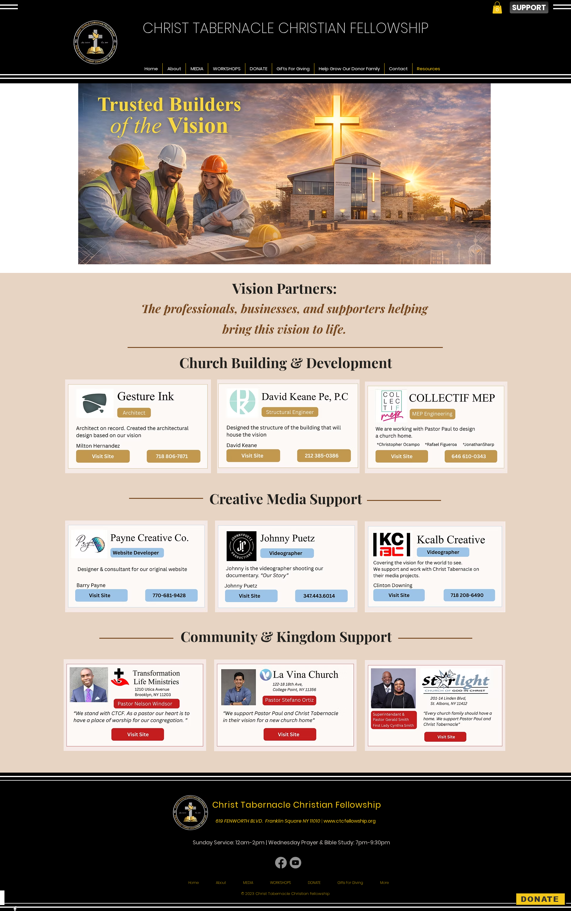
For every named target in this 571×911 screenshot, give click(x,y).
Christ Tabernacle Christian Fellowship (296, 805)
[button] (497, 7)
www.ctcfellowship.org (350, 821)
